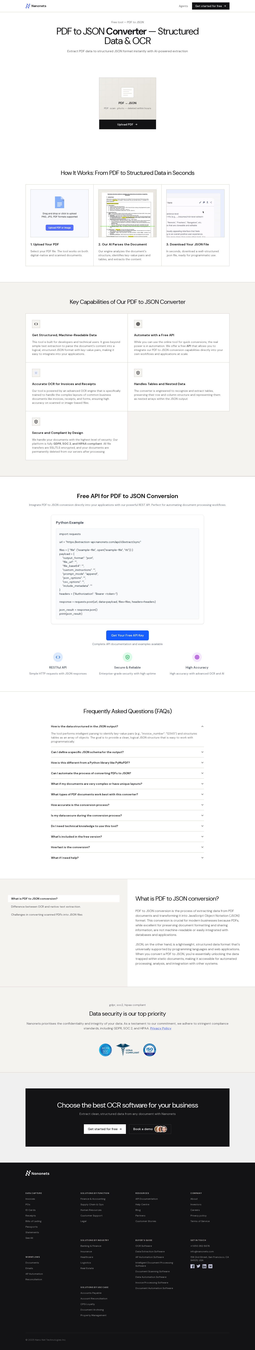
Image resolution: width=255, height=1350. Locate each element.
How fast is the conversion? (70, 847)
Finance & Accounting (92, 1198)
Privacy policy (198, 1215)
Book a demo (143, 1129)
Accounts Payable (90, 1293)
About (194, 1198)
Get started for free (208, 6)
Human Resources (91, 1210)
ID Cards (31, 1210)
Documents (32, 1262)
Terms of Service (200, 1221)
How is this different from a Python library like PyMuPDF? (90, 762)
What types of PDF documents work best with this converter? (94, 794)
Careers (195, 1210)
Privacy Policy (160, 1028)
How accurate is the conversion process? (80, 805)
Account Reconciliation (93, 1298)
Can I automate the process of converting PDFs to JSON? (91, 773)
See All (29, 1238)
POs (28, 1204)
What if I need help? (65, 858)
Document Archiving (92, 1309)
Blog (138, 1210)
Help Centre (142, 1204)
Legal (83, 1221)
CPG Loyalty (87, 1304)
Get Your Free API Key (127, 635)
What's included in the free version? (76, 836)
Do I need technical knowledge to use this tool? (84, 826)
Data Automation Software (150, 1277)
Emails (29, 1268)
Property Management (93, 1315)
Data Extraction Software (150, 1251)
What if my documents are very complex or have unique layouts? (96, 784)
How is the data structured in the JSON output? (84, 726)
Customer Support (91, 1215)
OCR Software (143, 1246)
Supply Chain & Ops (92, 1204)
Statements (32, 1232)
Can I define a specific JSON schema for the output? (87, 752)
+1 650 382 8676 (200, 1246)
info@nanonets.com (202, 1251)
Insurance (86, 1251)
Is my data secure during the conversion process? (86, 815)
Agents (183, 6)
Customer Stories (145, 1221)
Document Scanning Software (152, 1271)
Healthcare (86, 1257)
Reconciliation (34, 1279)
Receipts (31, 1215)
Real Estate (87, 1268)
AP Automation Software (149, 1257)
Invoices (30, 1198)
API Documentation (146, 1198)
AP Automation (34, 1273)
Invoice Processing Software (151, 1282)
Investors (195, 1204)
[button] (127, 103)
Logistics (85, 1262)
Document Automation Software (154, 1288)
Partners (140, 1215)
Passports (32, 1226)
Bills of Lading (33, 1221)
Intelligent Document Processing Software (154, 1264)
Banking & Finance (90, 1246)
